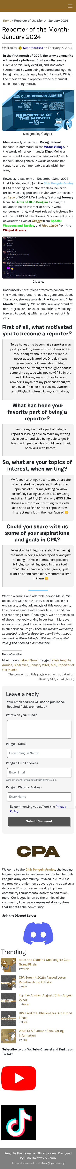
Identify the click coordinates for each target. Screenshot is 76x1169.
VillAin (25, 969)
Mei (53, 665)
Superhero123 (33, 48)
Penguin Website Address (24, 787)
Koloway (38, 1158)
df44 (25, 986)
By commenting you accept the (38, 809)
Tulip (24, 1040)
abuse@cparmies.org (52, 1163)
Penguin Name (16, 744)
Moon (25, 1004)
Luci (24, 1022)
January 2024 (39, 665)
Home (7, 20)
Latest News (29, 660)
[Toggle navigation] (70, 6)
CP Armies (21, 665)
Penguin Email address (22, 763)
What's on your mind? (21, 715)
